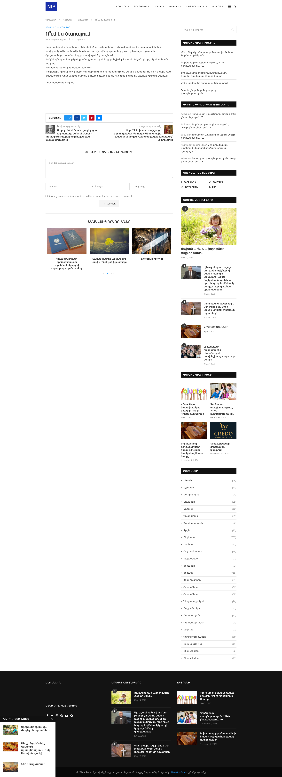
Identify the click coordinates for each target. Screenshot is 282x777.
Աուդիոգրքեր (209, 494)
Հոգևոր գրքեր (209, 579)
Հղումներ (209, 565)
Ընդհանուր (209, 537)
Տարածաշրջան (209, 643)
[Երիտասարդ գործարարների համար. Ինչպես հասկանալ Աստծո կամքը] (194, 430)
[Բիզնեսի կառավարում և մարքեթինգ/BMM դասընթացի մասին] (153, 241)
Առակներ (83, 19)
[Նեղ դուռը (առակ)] (10, 767)
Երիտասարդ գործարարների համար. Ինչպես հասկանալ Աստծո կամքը (204, 74)
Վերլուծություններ (209, 636)
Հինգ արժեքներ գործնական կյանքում (204, 83)
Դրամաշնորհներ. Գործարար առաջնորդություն (199, 92)
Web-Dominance (179, 772)
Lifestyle (209, 480)
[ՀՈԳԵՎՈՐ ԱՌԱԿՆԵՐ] (191, 331)
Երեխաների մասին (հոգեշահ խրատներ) (35, 728)
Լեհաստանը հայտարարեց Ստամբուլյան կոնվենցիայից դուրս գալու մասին (220, 353)
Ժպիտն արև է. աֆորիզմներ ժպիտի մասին (202, 251)
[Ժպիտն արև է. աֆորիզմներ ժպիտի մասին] (208, 226)
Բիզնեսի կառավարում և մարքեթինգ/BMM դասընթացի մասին (154, 262)
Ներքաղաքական (209, 601)
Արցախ (158, 6)
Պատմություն (209, 615)
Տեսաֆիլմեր (209, 650)
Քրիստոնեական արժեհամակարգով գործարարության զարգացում (204, 148)
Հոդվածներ (209, 587)
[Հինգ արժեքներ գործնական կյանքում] (223, 430)
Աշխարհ (174, 6)
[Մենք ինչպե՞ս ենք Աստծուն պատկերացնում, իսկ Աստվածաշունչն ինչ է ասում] (10, 746)
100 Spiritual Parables (111, 258)
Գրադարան (140, 6)
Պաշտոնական (209, 608)
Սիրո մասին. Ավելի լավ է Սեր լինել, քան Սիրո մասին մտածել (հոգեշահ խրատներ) (219, 308)
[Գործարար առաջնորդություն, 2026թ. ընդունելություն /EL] (223, 391)
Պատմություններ (209, 622)
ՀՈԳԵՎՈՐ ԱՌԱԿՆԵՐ (216, 326)
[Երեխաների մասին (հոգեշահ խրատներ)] (10, 730)
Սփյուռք (209, 629)
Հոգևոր (121, 6)
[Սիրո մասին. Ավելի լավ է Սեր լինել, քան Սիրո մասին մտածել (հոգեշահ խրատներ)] (191, 308)
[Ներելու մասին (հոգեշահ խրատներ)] (69, 241)
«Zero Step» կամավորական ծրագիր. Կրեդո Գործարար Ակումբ (192, 409)
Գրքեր (209, 530)
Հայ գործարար (196, 6)
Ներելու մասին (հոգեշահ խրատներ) (69, 260)
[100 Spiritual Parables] (111, 241)
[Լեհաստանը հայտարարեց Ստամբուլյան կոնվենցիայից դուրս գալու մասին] (191, 351)
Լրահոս (216, 6)
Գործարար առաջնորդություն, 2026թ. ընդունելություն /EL (203, 64)
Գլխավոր (51, 19)
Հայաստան (209, 558)
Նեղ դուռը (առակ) (33, 764)
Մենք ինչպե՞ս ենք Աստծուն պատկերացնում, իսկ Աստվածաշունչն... (35, 748)
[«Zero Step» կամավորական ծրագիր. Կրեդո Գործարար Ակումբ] (194, 391)
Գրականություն (209, 523)
